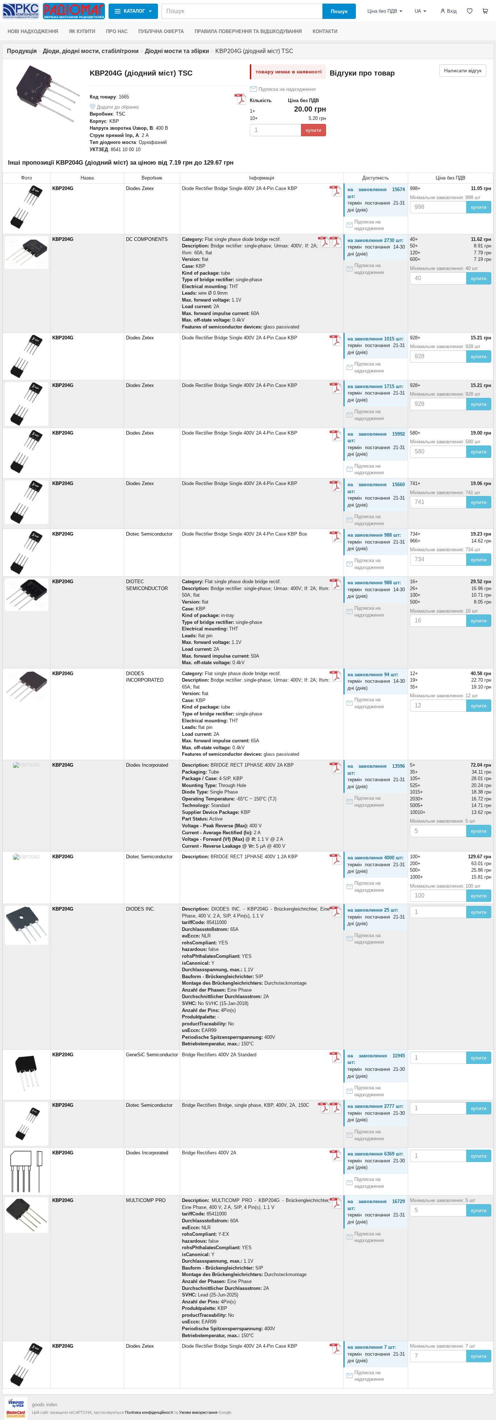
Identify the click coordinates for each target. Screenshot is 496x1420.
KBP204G (62, 188)
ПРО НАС (116, 31)
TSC (120, 114)
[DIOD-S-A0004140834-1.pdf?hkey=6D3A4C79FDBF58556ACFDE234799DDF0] (335, 911)
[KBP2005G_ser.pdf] (335, 676)
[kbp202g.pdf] (324, 242)
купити (313, 130)
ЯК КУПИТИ (82, 31)
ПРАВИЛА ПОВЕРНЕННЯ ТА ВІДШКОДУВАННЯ (248, 31)
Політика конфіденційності (149, 1412)
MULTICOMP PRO (146, 1200)
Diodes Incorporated (147, 765)
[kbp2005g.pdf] (335, 191)
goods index (44, 1404)
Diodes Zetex (140, 188)
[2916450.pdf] (335, 1203)
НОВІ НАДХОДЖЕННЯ (33, 31)
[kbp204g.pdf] (335, 1057)
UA (418, 11)
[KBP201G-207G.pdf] (240, 99)
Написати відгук (462, 70)
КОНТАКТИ (325, 31)
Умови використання (198, 1412)
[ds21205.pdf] (335, 242)
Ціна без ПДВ (382, 11)
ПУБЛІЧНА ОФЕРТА (161, 31)
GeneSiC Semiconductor (152, 1054)
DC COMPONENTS (147, 239)
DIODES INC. (140, 909)
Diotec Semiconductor (149, 534)
